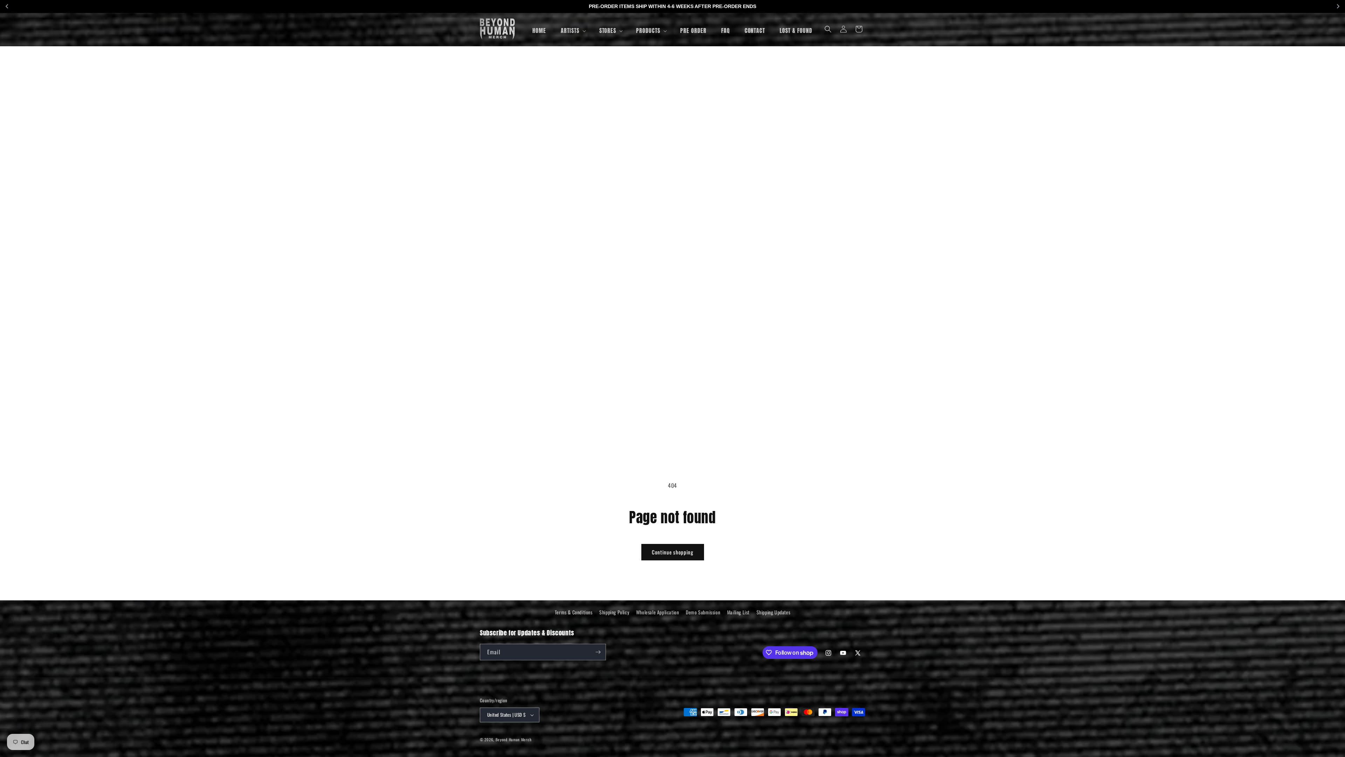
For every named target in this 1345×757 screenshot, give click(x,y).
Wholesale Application (657, 612)
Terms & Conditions (574, 612)
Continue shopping (673, 552)
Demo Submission (703, 612)
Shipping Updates (774, 612)
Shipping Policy (614, 612)
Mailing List (738, 612)
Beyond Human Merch (514, 739)
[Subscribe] (598, 652)
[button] (573, 31)
